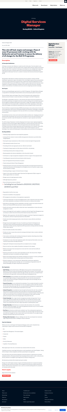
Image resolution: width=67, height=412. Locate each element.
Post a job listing (26, 395)
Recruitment (44, 5)
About (46, 395)
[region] (33, 409)
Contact (46, 397)
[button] (65, 1)
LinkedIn (61, 385)
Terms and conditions (49, 399)
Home (3, 390)
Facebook (64, 385)
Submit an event (48, 390)
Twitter (58, 385)
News (24, 399)
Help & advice (53, 5)
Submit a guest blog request (28, 401)
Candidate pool (26, 390)
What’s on (62, 5)
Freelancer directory (49, 392)
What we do (35, 5)
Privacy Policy (47, 401)
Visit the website (53, 60)
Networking (4, 395)
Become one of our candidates (29, 392)
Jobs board (4, 401)
